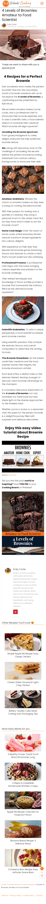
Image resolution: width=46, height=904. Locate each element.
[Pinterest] (15, 612)
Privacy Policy (15, 895)
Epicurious (12, 475)
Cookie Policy (28, 895)
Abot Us (5, 895)
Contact (39, 895)
